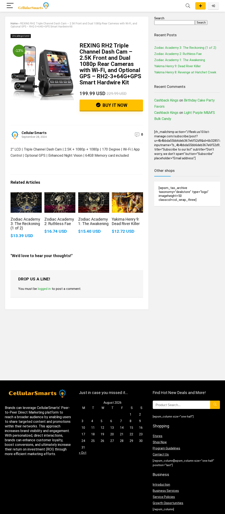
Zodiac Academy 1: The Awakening (93, 221)
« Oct (82, 452)
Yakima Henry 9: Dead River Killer (126, 221)
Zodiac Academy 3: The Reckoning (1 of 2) (25, 223)
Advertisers (200, 5)
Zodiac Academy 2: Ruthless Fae (59, 221)
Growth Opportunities (168, 503)
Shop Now (160, 442)
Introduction (161, 484)
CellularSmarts (34, 133)
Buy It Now (114, 105)
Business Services (166, 490)
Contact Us (161, 454)
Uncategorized (20, 36)
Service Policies (164, 497)
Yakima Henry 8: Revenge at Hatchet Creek (185, 72)
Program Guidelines (166, 448)
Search (159, 18)
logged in (44, 289)
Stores (157, 436)
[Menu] (10, 6)
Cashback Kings (166, 100)
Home (14, 23)
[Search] (188, 6)
